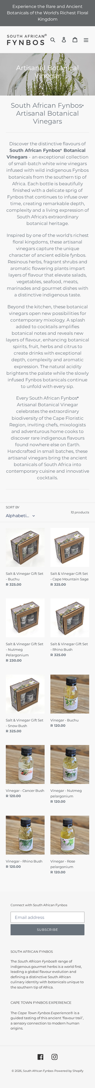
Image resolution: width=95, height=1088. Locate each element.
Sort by (13, 507)
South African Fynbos (38, 1071)
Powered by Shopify (68, 1071)
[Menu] (86, 39)
